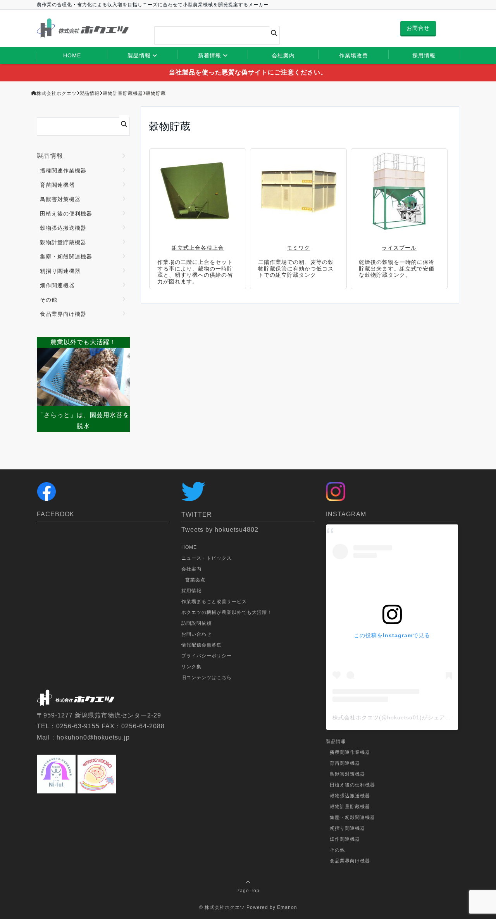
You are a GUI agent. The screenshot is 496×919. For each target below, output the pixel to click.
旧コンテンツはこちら (206, 677)
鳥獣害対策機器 (60, 199)
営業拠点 (195, 580)
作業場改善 (353, 55)
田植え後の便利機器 (66, 213)
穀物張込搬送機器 (63, 228)
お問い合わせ (196, 634)
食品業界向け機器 (63, 314)
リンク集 (191, 666)
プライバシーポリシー (206, 656)
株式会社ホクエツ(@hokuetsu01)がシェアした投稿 (400, 717)
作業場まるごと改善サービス (214, 601)
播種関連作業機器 (63, 170)
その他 (48, 300)
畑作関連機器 (57, 285)
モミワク (298, 248)
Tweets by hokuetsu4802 (219, 529)
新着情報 (209, 55)
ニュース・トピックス (206, 558)
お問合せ (418, 28)
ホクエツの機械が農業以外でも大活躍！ (226, 612)
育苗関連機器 (57, 185)
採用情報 (424, 55)
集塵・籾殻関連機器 (66, 256)
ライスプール (399, 248)
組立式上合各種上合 (198, 248)
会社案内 (283, 55)
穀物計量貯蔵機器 (63, 242)
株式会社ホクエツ (225, 907)
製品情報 (139, 55)
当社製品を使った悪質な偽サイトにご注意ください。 (248, 72)
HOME (72, 55)
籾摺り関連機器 (60, 271)
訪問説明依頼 (196, 623)
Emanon (287, 907)
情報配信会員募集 (201, 645)
